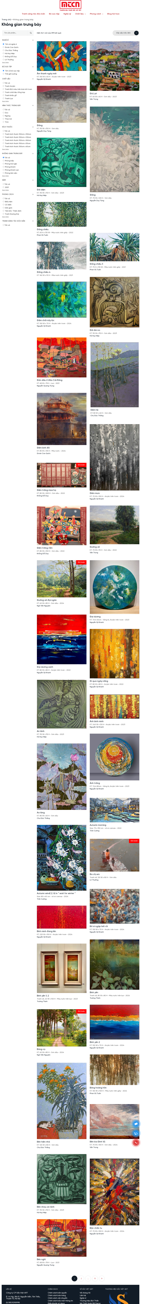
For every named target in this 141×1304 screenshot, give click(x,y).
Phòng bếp (9, 161)
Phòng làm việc (11, 173)
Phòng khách (10, 167)
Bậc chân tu (96, 1228)
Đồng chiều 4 (43, 272)
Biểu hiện (8, 202)
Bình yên (94, 992)
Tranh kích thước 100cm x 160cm (18, 140)
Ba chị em (95, 874)
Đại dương (95, 617)
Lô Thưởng (94, 880)
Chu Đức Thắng (97, 416)
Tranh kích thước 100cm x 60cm (17, 146)
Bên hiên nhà (43, 1142)
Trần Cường (94, 831)
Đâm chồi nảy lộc (45, 320)
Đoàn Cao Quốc (43, 453)
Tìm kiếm (31, 33)
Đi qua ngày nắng (99, 681)
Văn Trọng (94, 99)
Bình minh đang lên (46, 931)
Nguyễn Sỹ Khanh (44, 79)
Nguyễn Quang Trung (45, 386)
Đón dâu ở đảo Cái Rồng (49, 380)
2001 (7, 187)
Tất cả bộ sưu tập (12, 71)
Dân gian (8, 208)
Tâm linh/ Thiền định (13, 211)
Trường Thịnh (95, 998)
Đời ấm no (95, 330)
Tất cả (7, 83)
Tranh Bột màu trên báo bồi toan (18, 89)
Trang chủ (6, 20)
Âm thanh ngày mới (46, 73)
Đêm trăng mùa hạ (46, 490)
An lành (40, 731)
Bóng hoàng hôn (98, 1088)
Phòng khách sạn (12, 170)
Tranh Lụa (9, 99)
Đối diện (41, 190)
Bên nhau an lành (45, 1207)
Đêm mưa (95, 493)
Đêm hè (94, 410)
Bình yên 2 (95, 1042)
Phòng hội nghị (11, 164)
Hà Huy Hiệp (42, 195)
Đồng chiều (42, 229)
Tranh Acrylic (10, 86)
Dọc (6, 113)
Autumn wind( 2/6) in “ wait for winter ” (56, 893)
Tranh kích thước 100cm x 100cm (18, 134)
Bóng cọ (41, 1049)
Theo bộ (8, 119)
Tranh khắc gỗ (11, 95)
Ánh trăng (95, 783)
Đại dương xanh (45, 667)
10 (95, 1279)
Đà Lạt (93, 93)
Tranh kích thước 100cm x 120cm (18, 137)
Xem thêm (5, 62)
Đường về (95, 547)
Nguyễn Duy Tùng (44, 131)
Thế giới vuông (11, 74)
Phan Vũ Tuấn (42, 235)
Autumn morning (98, 825)
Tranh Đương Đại (12, 214)
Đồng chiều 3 (96, 264)
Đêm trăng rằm (44, 548)
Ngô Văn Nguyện (43, 606)
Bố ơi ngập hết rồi (99, 926)
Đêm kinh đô (43, 448)
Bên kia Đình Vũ (97, 1142)
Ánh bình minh (97, 721)
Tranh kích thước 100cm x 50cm (17, 143)
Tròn (7, 122)
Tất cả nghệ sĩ (11, 44)
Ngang (7, 116)
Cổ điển (8, 205)
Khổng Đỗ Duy (43, 496)
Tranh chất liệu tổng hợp (15, 92)
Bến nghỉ (41, 1259)
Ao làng (41, 813)
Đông (40, 125)
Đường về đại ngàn (47, 600)
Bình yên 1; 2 (43, 996)
